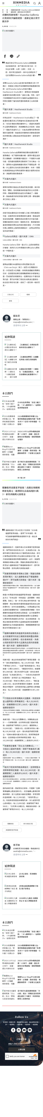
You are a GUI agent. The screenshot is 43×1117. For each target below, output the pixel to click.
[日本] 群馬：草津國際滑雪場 (28, 875)
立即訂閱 (21, 1049)
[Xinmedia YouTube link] (24, 1030)
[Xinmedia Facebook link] (13, 1030)
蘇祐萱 (6, 26)
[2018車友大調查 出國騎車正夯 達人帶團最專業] (11, 902)
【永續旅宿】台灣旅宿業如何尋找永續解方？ (28, 346)
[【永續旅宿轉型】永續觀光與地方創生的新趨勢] (11, 361)
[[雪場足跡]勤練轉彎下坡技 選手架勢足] (11, 890)
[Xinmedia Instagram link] (19, 1030)
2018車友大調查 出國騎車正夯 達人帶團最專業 (28, 899)
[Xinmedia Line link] (30, 1030)
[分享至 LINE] (11, 56)
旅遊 (7, 11)
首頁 (3, 11)
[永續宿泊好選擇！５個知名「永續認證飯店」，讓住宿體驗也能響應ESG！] (11, 373)
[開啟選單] (3, 3)
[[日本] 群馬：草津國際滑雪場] (11, 877)
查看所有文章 (19, 325)
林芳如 (6, 499)
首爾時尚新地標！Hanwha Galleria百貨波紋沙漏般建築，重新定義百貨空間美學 (25, 11)
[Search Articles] (34, 3)
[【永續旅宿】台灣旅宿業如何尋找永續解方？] (11, 348)
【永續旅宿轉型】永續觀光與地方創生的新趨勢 (28, 358)
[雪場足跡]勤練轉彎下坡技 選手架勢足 (28, 887)
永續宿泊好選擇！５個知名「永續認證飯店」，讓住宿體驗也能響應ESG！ (28, 372)
